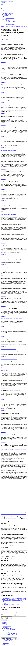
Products (5, 19)
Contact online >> (4, 39)
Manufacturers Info (7, 16)
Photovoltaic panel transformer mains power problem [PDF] (14, 513)
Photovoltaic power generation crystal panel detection (14, 599)
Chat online (3, 51)
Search (15, 638)
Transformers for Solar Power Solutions (8, 214)
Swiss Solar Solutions (8, 13)
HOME (2, 26)
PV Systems (8, 20)
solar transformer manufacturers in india (8, 150)
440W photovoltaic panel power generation (12, 600)
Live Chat (5, 644)
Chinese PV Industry (10, 18)
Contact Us (5, 15)
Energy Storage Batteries (11, 21)
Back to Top (16, 639)
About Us (5, 12)
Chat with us (23, 514)
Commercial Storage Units (11, 23)
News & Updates (7, 14)
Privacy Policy (4, 639)
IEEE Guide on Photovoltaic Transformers (9, 359)
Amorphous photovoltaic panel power (11, 604)
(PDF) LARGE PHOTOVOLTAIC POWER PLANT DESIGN (12, 318)
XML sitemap (10, 639)
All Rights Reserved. (10, 640)
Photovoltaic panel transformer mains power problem (16, 26)
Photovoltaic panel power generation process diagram (14, 598)
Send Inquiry (6, 643)
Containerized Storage (10, 24)
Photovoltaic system (4, 370)
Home (4, 10)
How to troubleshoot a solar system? (7, 64)
